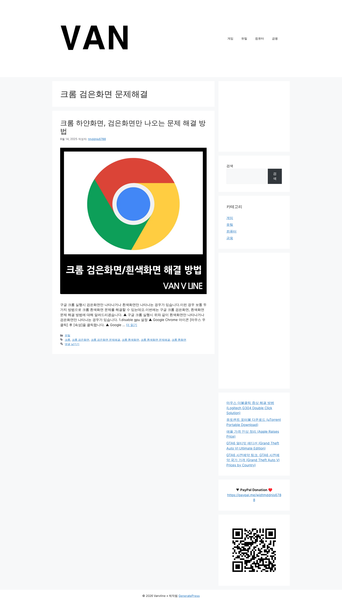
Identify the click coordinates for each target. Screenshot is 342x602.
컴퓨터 (259, 38)
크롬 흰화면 (179, 339)
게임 (230, 38)
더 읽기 (131, 325)
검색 (229, 166)
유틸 (244, 38)
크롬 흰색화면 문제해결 (155, 339)
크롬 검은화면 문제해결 (105, 339)
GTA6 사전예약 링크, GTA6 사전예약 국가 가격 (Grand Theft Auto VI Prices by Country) (252, 460)
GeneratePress (189, 596)
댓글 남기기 (72, 344)
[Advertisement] (254, 116)
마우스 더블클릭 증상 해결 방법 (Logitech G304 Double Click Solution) (250, 408)
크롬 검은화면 (80, 339)
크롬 (67, 339)
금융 (275, 38)
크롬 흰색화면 (130, 339)
